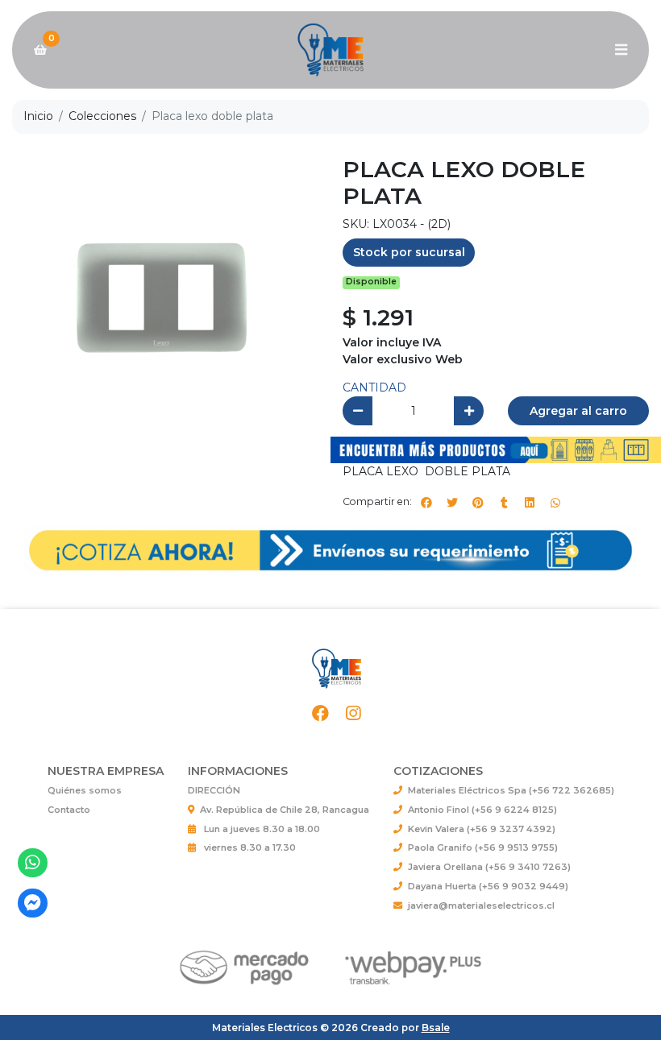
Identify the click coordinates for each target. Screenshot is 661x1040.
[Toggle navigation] (621, 50)
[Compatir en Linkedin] (529, 502)
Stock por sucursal (409, 252)
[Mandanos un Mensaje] (33, 903)
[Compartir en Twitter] (452, 502)
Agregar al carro (578, 411)
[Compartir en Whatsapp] (555, 502)
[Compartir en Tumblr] (504, 502)
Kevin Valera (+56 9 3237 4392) (481, 829)
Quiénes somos (85, 790)
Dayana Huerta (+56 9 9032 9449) (488, 886)
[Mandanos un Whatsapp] (33, 863)
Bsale (436, 1027)
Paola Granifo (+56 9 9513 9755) (483, 847)
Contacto (69, 809)
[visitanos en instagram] (353, 714)
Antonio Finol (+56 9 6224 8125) (482, 809)
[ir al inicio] (336, 668)
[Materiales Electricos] (330, 50)
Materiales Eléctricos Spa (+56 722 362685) (511, 790)
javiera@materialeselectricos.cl (481, 905)
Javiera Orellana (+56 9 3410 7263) (489, 866)
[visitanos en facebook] (320, 714)
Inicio (38, 116)
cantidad (374, 387)
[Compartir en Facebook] (426, 502)
